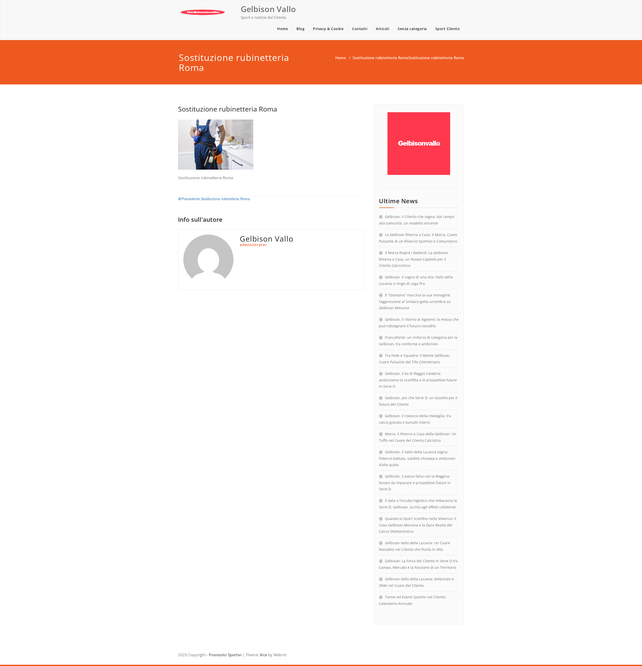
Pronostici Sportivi (225, 654)
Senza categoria (412, 28)
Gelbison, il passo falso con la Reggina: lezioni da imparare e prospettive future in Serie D (415, 482)
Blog (300, 28)
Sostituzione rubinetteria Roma (380, 57)
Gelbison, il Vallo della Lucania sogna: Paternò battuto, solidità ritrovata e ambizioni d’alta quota (417, 458)
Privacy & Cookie (328, 28)
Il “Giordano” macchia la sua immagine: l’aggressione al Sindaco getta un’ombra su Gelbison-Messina (415, 301)
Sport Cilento (447, 28)
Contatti (359, 28)
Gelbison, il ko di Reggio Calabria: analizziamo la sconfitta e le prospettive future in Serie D (418, 380)
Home (282, 28)
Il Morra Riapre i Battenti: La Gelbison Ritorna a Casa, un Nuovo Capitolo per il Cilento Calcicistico (413, 259)
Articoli (382, 28)
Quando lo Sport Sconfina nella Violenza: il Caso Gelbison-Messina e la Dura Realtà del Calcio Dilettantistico (417, 525)
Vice (263, 654)
